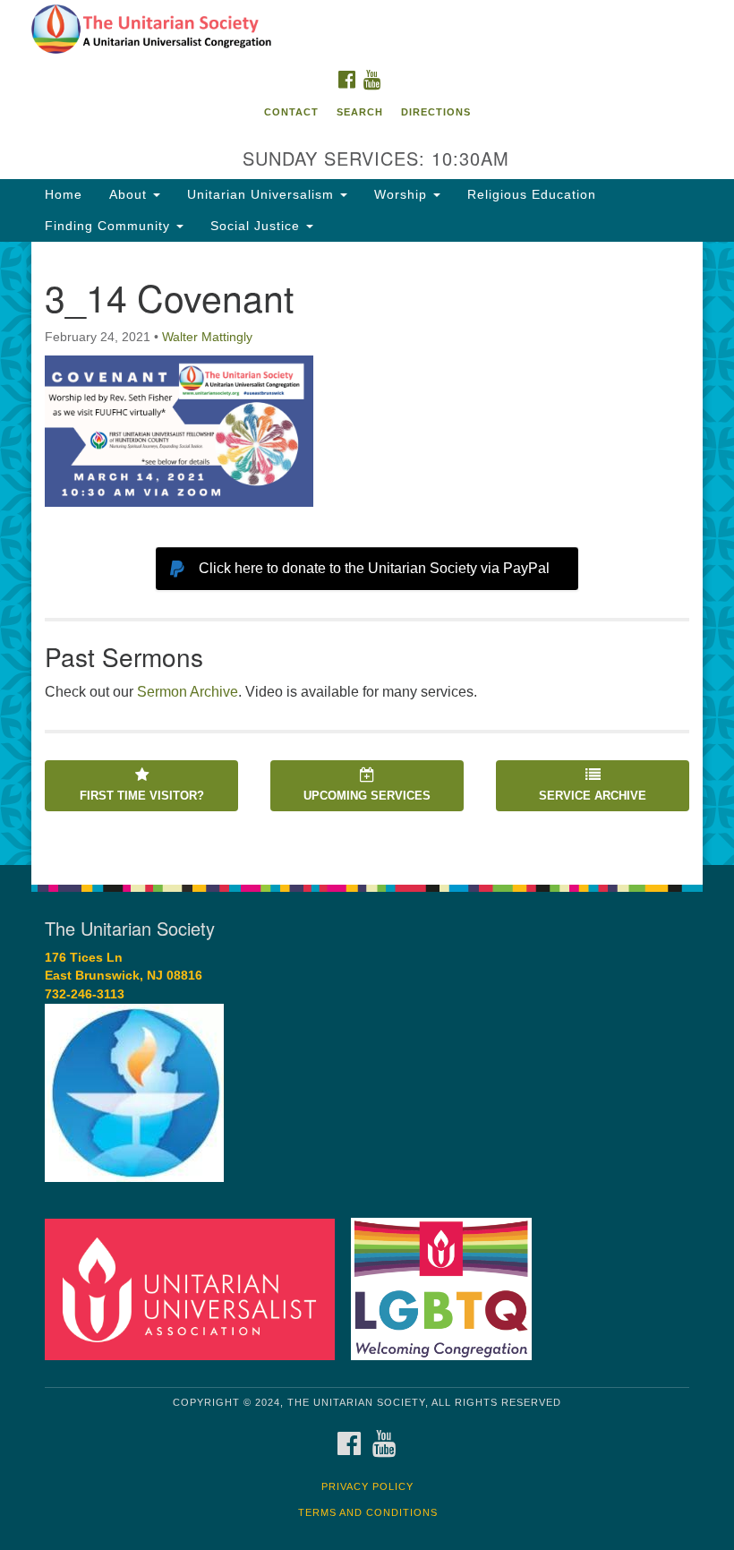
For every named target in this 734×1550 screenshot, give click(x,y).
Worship (402, 194)
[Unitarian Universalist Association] (196, 1288)
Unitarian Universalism (262, 194)
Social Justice (257, 225)
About (130, 194)
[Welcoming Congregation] (447, 1288)
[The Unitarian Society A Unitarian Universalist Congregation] (367, 30)
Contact (291, 112)
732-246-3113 (84, 994)
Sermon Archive (187, 691)
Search (360, 112)
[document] (367, 553)
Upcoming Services (367, 795)
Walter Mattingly (207, 337)
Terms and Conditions (368, 1512)
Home (63, 194)
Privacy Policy (367, 1486)
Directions (436, 112)
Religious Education (531, 194)
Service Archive (592, 795)
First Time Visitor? (142, 795)
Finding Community (110, 225)
